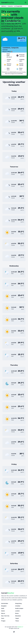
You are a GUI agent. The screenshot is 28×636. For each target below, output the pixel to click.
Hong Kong (18, 603)
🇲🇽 (4, 6)
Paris (2, 618)
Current (7, 2)
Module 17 (20, 627)
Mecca (3, 613)
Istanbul (17, 606)
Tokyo (17, 621)
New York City (5, 616)
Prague (3, 621)
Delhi (2, 608)
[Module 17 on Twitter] (14, 632)
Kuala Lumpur (19, 608)
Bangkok (3, 606)
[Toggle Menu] (25, 2)
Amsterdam (4, 603)
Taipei (17, 618)
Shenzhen (18, 616)
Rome (17, 613)
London (17, 611)
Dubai (3, 611)
